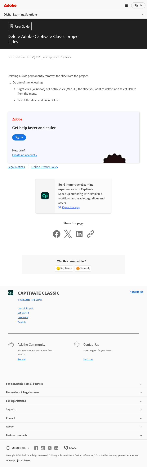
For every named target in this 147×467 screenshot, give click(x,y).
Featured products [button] (16, 435)
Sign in (138, 5)
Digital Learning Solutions (20, 14)
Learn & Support (25, 308)
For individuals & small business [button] (24, 383)
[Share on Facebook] (56, 237)
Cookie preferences (84, 455)
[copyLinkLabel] (90, 237)
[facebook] (36, 448)
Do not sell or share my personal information (117, 455)
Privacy (54, 455)
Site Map (10, 460)
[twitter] (49, 448)
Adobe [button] (10, 426)
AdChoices (25, 460)
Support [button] (11, 409)
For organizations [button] (16, 401)
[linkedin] (56, 448)
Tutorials (22, 322)
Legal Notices (16, 167)
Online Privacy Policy (44, 167)
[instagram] (43, 448)
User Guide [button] (22, 26)
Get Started (23, 313)
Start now (88, 359)
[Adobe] (10, 5)
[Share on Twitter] (68, 237)
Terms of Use (66, 455)
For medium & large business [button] (22, 392)
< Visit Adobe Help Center (30, 299)
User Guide (23, 317)
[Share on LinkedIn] (79, 237)
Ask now (22, 359)
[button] (126, 5)
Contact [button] (10, 418)
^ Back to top (136, 291)
